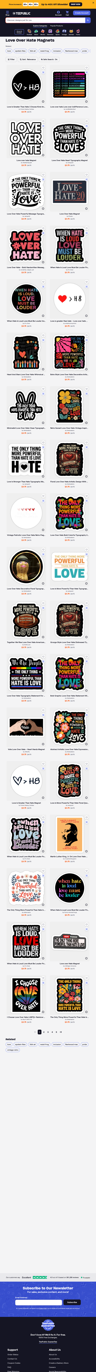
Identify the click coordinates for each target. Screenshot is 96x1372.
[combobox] (45, 20)
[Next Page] (61, 1032)
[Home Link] (21, 13)
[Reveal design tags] (43, 101)
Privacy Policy (43, 1308)
